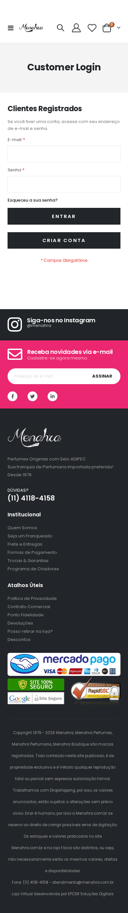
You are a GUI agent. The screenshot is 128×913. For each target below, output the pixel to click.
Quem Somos (22, 528)
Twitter (32, 396)
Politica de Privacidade (32, 598)
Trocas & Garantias (28, 560)
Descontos (19, 639)
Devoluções (20, 623)
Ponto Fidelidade (26, 615)
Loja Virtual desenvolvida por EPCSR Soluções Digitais (63, 894)
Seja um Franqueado (30, 536)
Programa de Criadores (33, 569)
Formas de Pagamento (32, 552)
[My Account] (76, 27)
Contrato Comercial (29, 607)
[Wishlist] (92, 27)
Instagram (52, 396)
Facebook (12, 396)
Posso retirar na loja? (30, 631)
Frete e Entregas (25, 544)
